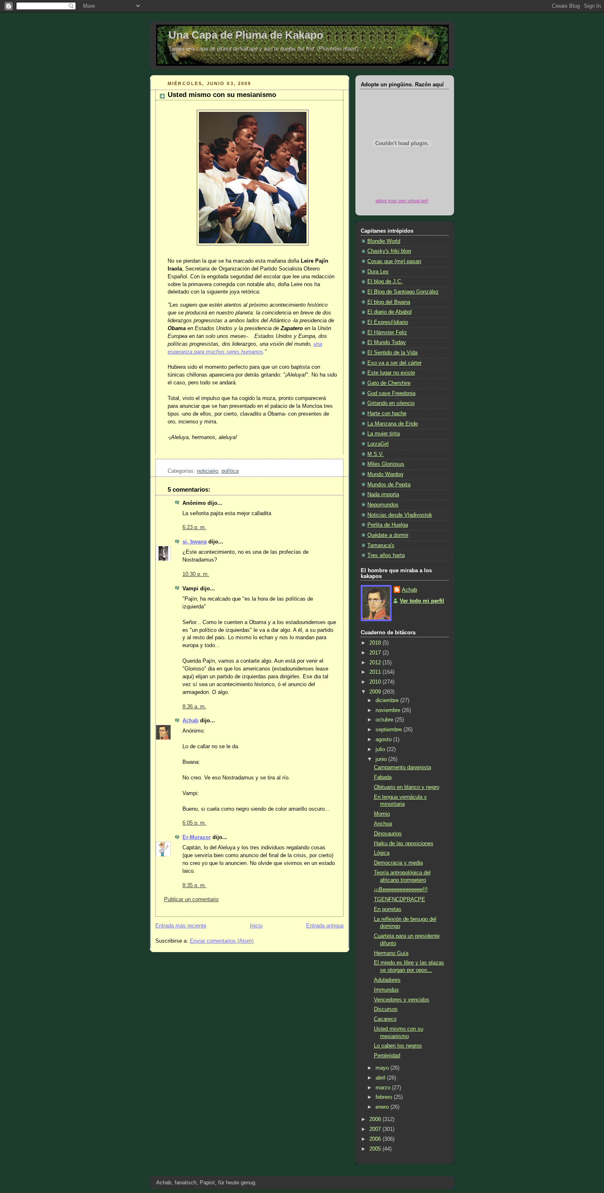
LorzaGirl (378, 444)
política (230, 471)
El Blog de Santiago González (403, 292)
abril (381, 1078)
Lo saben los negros (398, 1046)
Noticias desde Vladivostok (399, 515)
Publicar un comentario (191, 899)
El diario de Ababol (389, 312)
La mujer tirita (383, 434)
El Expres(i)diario (387, 322)
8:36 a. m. (194, 707)
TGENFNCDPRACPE (399, 899)
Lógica (382, 853)
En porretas (387, 909)
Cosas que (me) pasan (394, 261)
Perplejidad (387, 1056)
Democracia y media (398, 863)
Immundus (386, 990)
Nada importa (383, 494)
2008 (376, 1119)
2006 (376, 1139)
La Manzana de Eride (392, 424)
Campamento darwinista (402, 767)
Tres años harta (386, 555)
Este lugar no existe (391, 373)
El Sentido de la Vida (392, 353)
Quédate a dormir (387, 535)
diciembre (388, 700)
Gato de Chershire (388, 383)
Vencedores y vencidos (401, 1000)
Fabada (383, 777)
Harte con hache (386, 413)
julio (381, 749)
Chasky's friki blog (389, 251)
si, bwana (194, 542)
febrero (385, 1097)
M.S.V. (375, 454)
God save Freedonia (391, 393)
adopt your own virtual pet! (402, 200)
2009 (376, 692)
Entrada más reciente (180, 926)
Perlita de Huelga (387, 525)
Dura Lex (378, 272)
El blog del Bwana (388, 302)
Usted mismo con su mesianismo (222, 95)
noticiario (207, 471)
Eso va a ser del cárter (394, 363)
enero (383, 1107)
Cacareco (385, 1019)
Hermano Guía (391, 953)
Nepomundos (383, 505)
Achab (190, 721)
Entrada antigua (324, 926)
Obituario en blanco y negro (406, 787)
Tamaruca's (380, 545)
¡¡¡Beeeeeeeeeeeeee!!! (401, 889)
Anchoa (383, 824)
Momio (382, 814)
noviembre (389, 710)
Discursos (386, 1009)
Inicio (256, 926)
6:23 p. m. (194, 527)
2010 (376, 682)
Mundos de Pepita (388, 485)
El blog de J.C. (385, 281)
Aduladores (387, 980)
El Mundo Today (386, 342)
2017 (376, 653)
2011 (376, 672)
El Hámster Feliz (387, 332)
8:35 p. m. (194, 885)
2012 (376, 663)
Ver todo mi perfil (422, 601)
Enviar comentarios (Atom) (222, 941)
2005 (376, 1149)
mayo (383, 1068)
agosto (384, 739)
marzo (384, 1088)
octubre (385, 720)
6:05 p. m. (194, 823)
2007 (376, 1129)
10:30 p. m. (195, 574)
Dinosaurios (388, 834)
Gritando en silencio (391, 403)
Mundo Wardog (385, 474)
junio (382, 759)
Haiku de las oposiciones (403, 843)
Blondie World (383, 241)
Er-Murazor (196, 837)
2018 (376, 643)
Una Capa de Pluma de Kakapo (245, 35)
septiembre (389, 730)
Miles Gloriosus (385, 464)
